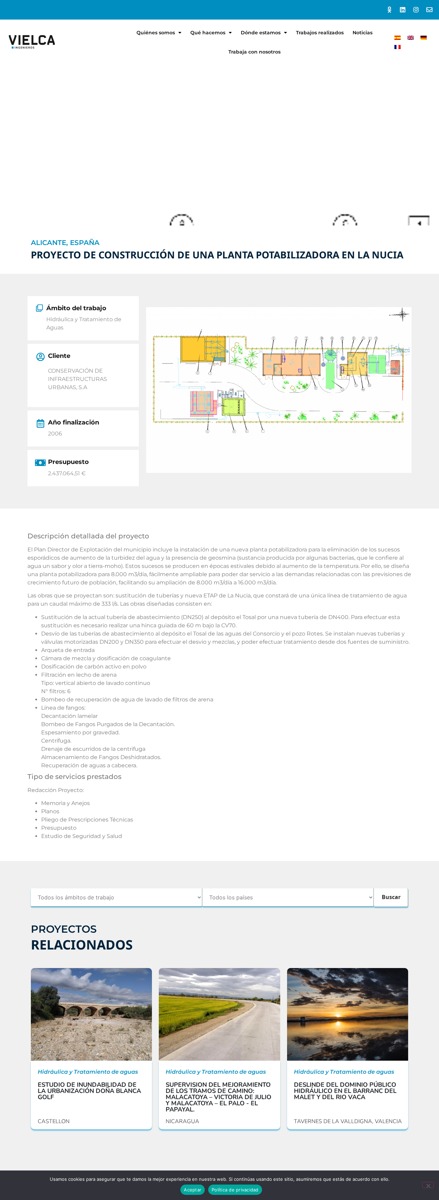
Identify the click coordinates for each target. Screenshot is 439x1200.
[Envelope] (429, 10)
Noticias (362, 33)
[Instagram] (416, 10)
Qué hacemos (207, 33)
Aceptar (192, 1189)
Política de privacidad (235, 1189)
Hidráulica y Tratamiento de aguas (88, 1072)
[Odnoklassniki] (389, 10)
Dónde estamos (261, 33)
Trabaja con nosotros (254, 52)
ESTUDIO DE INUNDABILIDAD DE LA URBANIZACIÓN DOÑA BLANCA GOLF (89, 1091)
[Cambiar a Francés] (397, 46)
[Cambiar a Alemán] (423, 37)
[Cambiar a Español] (397, 37)
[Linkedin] (403, 10)
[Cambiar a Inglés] (410, 37)
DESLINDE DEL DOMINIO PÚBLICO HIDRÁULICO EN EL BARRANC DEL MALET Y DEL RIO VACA (345, 1091)
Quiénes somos (156, 33)
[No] (428, 1185)
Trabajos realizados (320, 33)
